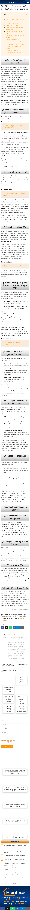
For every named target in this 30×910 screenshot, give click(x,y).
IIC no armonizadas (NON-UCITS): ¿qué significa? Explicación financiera (16, 851)
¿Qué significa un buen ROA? (12, 25)
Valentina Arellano (12, 635)
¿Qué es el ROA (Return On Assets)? (14, 17)
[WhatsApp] (10, 627)
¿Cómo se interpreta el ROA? (12, 23)
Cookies (16, 897)
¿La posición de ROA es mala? (14, 52)
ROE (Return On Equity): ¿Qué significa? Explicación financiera (8, 665)
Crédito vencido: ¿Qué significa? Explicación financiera (15, 877)
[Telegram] (18, 627)
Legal (6, 899)
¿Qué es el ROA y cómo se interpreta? (16, 44)
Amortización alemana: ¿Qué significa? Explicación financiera (14, 856)
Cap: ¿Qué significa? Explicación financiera (12, 874)
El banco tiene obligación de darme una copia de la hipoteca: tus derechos (14, 864)
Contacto (23, 899)
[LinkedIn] (14, 627)
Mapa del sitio (14, 899)
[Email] (22, 627)
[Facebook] (2, 627)
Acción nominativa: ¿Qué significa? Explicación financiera (15, 845)
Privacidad (23, 897)
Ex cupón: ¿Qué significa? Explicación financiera (14, 872)
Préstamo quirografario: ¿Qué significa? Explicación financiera (14, 860)
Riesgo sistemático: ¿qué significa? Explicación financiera (22, 665)
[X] (6, 627)
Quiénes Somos (7, 897)
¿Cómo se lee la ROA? (13, 50)
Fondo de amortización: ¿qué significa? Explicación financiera (14, 868)
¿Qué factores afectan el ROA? (12, 39)
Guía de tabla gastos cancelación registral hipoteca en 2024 (16, 848)
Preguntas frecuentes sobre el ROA (14, 42)
